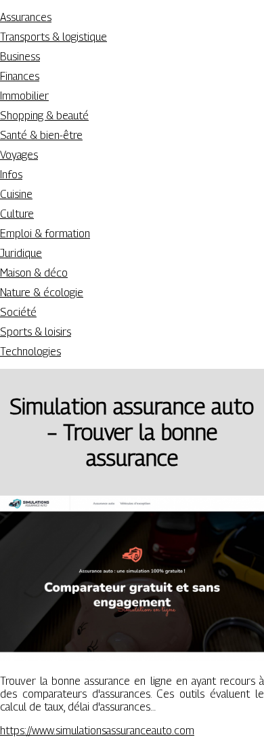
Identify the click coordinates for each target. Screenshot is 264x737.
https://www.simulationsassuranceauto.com (97, 730)
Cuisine (16, 194)
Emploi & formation (45, 233)
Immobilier (24, 95)
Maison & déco (34, 272)
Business (20, 56)
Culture (17, 213)
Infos (11, 174)
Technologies (30, 351)
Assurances (25, 17)
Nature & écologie (41, 292)
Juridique (21, 253)
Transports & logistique (53, 37)
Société (18, 312)
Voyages (19, 154)
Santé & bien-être (41, 135)
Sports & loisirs (35, 331)
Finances (19, 76)
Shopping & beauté (44, 115)
